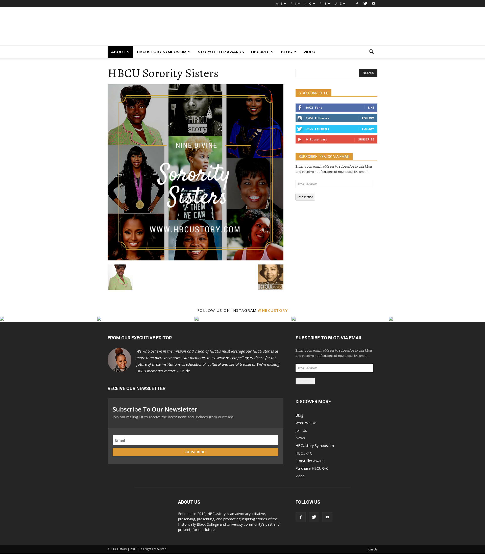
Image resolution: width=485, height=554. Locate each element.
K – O (307, 3)
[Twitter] (365, 4)
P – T (323, 3)
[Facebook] (357, 4)
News (300, 438)
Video (309, 52)
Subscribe (366, 139)
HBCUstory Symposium (161, 52)
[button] (371, 52)
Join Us (301, 430)
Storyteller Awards (221, 52)
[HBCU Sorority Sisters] (195, 259)
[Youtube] (373, 4)
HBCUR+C (260, 52)
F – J (293, 3)
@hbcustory (273, 310)
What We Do (306, 422)
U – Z (338, 3)
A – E (279, 3)
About (118, 52)
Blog (286, 52)
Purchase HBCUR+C (312, 468)
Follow (368, 118)
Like (371, 107)
